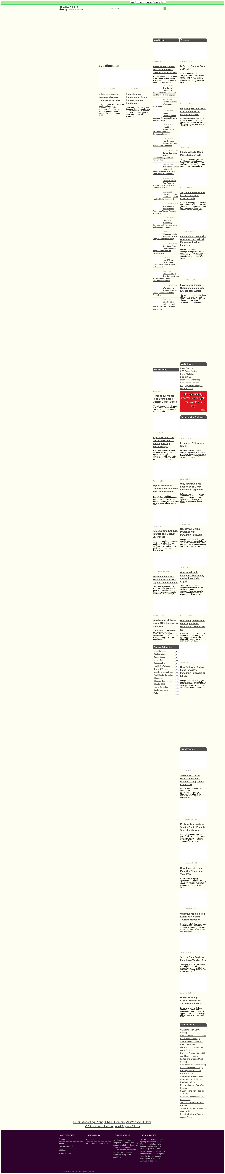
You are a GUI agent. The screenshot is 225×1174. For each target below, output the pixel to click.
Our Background (66, 1146)
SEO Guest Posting (188, 371)
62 (177, 693)
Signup (133, 2)
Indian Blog (158, 660)
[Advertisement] (151, 23)
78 (177, 681)
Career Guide (159, 657)
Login (163, 2)
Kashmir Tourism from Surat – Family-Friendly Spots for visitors (192, 827)
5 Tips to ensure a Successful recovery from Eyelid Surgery (110, 97)
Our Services (140, 2)
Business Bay (160, 663)
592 (177, 651)
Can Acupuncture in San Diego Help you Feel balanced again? (165, 197)
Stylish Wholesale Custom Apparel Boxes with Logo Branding (165, 488)
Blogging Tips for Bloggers (191, 386)
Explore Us (157, 2)
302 (177, 654)
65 (177, 690)
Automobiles (159, 693)
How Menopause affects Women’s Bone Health (165, 104)
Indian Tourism (186, 388)
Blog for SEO (159, 684)
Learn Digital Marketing (190, 380)
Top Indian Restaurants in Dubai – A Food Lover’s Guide (192, 195)
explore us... (158, 310)
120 (177, 672)
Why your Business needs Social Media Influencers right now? (192, 486)
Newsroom (149, 2)
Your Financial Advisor (163, 672)
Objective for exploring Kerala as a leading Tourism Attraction (192, 916)
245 (177, 657)
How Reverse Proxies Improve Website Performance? (165, 143)
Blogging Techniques (163, 681)
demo (203, 410)
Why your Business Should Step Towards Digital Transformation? (165, 579)
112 (177, 675)
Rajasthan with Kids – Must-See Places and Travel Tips (192, 871)
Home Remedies (161, 687)
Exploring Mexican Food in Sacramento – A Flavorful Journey (193, 111)
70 (177, 684)
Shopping (158, 678)
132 (177, 669)
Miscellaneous (160, 651)
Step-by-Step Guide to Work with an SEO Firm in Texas (164, 304)
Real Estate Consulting (163, 675)
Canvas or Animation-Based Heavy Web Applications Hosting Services (192, 1079)
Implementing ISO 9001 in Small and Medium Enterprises (165, 534)
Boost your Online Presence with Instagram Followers (191, 532)
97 (177, 678)
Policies (62, 1150)
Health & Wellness (162, 666)
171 (177, 666)
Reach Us (90, 1139)
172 (177, 663)
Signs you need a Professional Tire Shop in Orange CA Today (165, 236)
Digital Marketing (161, 690)
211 (177, 660)
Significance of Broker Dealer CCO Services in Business (165, 623)
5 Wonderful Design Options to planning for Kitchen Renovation (192, 288)
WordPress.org (65, 1153)
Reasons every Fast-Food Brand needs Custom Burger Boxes (165, 69)
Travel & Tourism (161, 669)
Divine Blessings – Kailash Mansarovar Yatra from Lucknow (191, 1000)
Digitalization (159, 654)
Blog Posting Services (189, 383)
